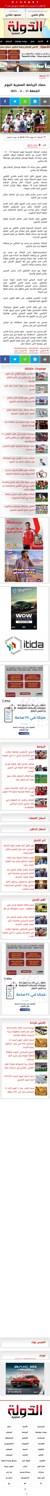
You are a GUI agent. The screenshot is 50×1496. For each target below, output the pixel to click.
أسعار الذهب (37, 829)
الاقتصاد (41, 1443)
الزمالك (32, 351)
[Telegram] (35, 101)
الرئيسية (41, 1426)
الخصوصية (25, 1477)
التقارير (25, 1438)
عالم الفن (41, 1466)
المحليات (9, 1455)
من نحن (9, 1472)
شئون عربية (9, 1466)
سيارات (41, 1472)
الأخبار (40, 41)
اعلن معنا (41, 1477)
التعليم (42, 1460)
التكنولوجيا (9, 1443)
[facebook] (37, 2)
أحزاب (25, 1466)
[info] (17, 2)
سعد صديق (32, 145)
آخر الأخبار (40, 840)
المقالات (9, 1449)
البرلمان (9, 1432)
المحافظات (9, 1438)
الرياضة (9, 41)
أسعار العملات (37, 818)
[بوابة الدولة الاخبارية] (25, 1379)
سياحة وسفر (25, 1472)
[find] (21, 2)
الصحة (25, 1449)
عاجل (32, 41)
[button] (3, 1378)
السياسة (41, 1438)
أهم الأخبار (39, 899)
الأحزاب (25, 1455)
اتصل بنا (9, 1477)
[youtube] (29, 2)
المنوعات (25, 1443)
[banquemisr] (25, 55)
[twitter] (33, 2)
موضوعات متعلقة (35, 368)
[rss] (25, 2)
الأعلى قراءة (38, 1022)
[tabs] (13, 2)
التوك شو (26, 1460)
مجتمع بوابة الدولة (9, 1460)
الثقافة (41, 1449)
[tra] (25, 995)
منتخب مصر (19, 351)
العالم (41, 1455)
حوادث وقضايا (21, 41)
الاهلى (43, 351)
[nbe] (25, 66)
